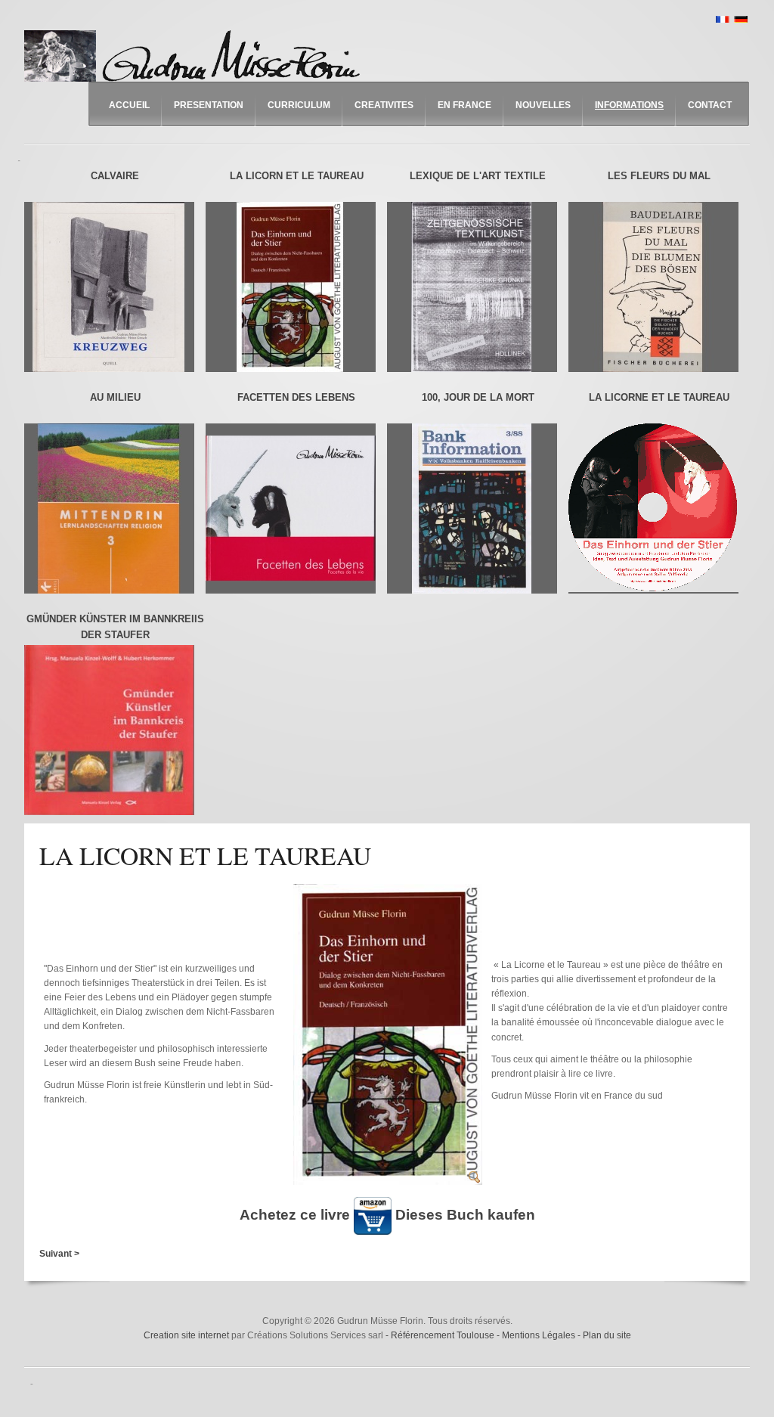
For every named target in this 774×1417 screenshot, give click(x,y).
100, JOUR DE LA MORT (478, 397)
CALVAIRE (115, 175)
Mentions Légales (539, 1335)
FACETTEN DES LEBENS (296, 397)
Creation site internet (186, 1335)
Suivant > (59, 1253)
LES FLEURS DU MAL (659, 175)
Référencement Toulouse (444, 1335)
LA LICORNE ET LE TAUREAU (659, 397)
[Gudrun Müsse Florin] (195, 56)
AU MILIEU (115, 397)
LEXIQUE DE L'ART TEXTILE (478, 175)
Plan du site (607, 1335)
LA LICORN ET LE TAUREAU (297, 175)
